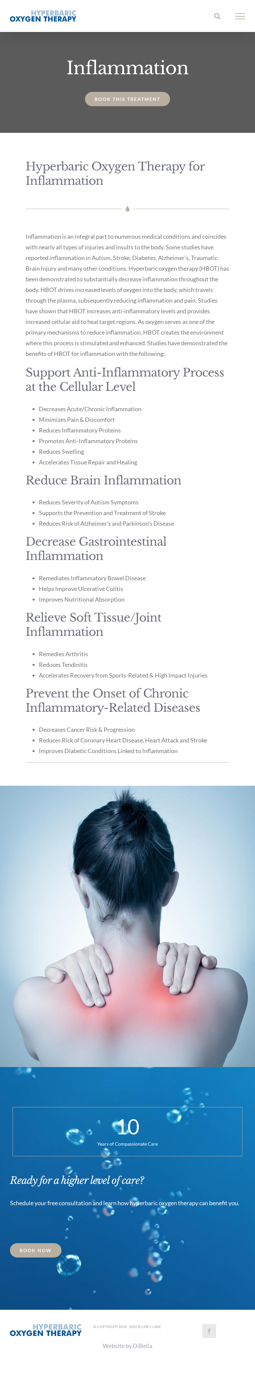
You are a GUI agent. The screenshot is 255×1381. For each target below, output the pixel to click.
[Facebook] (209, 1331)
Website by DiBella (127, 1345)
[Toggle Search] (217, 16)
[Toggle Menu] (240, 16)
